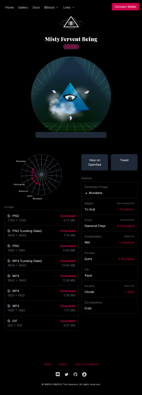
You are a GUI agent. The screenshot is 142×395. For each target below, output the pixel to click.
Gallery (63, 364)
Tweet (124, 160)
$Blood (49, 7)
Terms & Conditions (86, 364)
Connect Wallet (125, 7)
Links (66, 7)
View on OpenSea (94, 162)
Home (47, 364)
